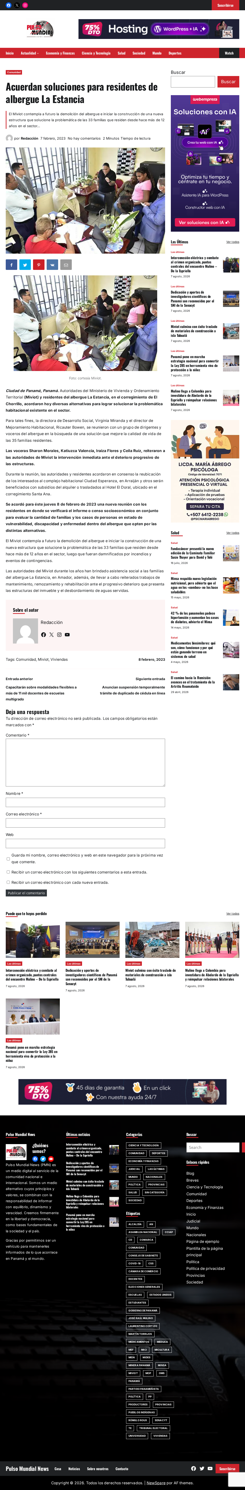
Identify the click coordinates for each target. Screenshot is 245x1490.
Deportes (158, 1153)
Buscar (178, 72)
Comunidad (14, 72)
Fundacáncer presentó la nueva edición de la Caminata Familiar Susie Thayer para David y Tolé (193, 553)
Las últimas (177, 252)
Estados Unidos (161, 1294)
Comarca (146, 1239)
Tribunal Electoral (153, 1428)
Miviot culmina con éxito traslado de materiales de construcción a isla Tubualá (194, 331)
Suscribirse (227, 1468)
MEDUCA (162, 1341)
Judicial (134, 1169)
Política (134, 1184)
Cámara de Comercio (143, 1271)
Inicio (191, 1214)
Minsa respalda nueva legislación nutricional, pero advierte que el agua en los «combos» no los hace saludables (194, 585)
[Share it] (53, 265)
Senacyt (161, 1420)
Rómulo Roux (137, 1420)
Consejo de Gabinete (143, 1255)
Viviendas (59, 659)
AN (151, 1224)
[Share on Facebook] (12, 265)
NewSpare (156, 1483)
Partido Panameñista (143, 1388)
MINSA (162, 1365)
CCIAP (169, 1232)
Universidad (137, 1435)
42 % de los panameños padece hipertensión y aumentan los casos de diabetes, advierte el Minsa (194, 617)
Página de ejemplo (202, 1241)
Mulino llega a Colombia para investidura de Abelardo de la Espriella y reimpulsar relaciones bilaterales (194, 397)
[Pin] (39, 265)
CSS (151, 1263)
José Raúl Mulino (140, 1318)
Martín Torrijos (140, 1333)
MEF (131, 1349)
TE (130, 1428)
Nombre (14, 793)
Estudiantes (137, 1302)
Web (10, 834)
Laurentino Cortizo (142, 1326)
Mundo (133, 1176)
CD (130, 1239)
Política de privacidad (205, 1268)
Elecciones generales (144, 1286)
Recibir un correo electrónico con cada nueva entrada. (60, 882)
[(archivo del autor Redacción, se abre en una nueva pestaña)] (9, 140)
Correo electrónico (24, 814)
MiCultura (162, 1349)
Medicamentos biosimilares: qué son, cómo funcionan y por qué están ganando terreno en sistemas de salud (193, 649)
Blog (190, 1173)
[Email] (66, 265)
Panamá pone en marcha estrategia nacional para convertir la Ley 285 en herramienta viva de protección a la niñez (195, 363)
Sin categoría (155, 1192)
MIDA (131, 1357)
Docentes (135, 1278)
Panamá (134, 1381)
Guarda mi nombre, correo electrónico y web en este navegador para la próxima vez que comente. (87, 858)
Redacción (29, 138)
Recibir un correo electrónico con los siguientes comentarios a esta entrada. (79, 872)
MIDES (146, 1357)
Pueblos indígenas (141, 1412)
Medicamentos (138, 1341)
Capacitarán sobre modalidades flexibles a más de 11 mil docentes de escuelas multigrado (41, 693)
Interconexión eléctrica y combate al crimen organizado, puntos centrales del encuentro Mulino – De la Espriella (194, 264)
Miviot (43, 659)
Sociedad (135, 1200)
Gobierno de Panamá (142, 1310)
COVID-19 (134, 1263)
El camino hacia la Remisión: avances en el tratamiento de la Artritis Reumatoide (193, 682)
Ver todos (232, 242)
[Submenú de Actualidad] (38, 53)
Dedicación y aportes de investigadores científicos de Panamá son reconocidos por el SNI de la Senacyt (192, 298)
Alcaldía (135, 1224)
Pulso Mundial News (27, 1468)
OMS (162, 1373)
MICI (144, 1349)
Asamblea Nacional (142, 1232)
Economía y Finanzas (143, 1161)
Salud (174, 542)
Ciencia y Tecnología (143, 1145)
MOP (148, 1373)
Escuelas (135, 1294)
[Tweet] (25, 265)
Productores (138, 1404)
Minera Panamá (139, 1365)
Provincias (156, 1184)
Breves (192, 1180)
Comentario (17, 735)
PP (150, 1396)
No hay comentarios (84, 138)
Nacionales (154, 1176)
